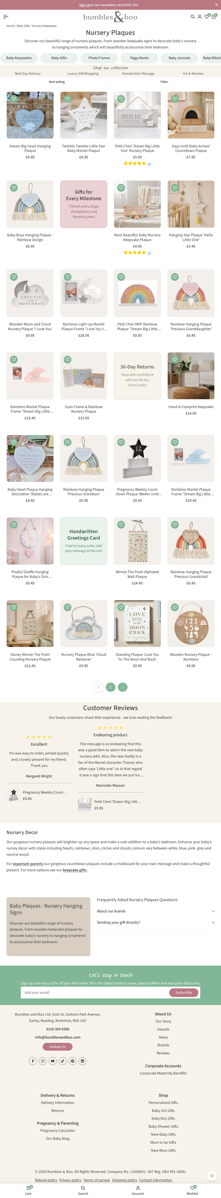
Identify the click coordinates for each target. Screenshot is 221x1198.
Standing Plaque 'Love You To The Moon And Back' (137, 657)
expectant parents (28, 864)
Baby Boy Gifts (163, 1119)
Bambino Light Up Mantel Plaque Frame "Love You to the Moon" (84, 326)
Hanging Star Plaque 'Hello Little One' (191, 237)
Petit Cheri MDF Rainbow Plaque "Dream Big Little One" (137, 326)
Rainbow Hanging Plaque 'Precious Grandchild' (191, 574)
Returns (57, 1111)
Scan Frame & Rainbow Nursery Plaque (84, 409)
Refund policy (46, 1180)
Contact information (155, 1180)
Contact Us (57, 1046)
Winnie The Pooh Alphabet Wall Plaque (137, 574)
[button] (14, 99)
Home (10, 26)
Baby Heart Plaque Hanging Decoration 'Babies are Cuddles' (30, 492)
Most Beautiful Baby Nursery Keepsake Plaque (137, 237)
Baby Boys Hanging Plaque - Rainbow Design (30, 237)
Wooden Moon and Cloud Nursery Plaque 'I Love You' (30, 326)
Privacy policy (70, 1180)
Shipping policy (124, 1180)
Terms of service (97, 1180)
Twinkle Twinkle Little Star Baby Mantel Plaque (83, 148)
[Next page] (123, 687)
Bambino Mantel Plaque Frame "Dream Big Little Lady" (30, 409)
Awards (163, 1030)
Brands (163, 1045)
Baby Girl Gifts (163, 1111)
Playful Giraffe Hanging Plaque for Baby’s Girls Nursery (30, 574)
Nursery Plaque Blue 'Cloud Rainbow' (83, 657)
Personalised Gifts (163, 1103)
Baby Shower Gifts (163, 1127)
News (163, 1038)
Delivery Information (57, 1103)
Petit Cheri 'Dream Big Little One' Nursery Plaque (137, 148)
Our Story (163, 1022)
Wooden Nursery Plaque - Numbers (191, 657)
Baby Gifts (23, 26)
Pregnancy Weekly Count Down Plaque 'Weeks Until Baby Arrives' (137, 492)
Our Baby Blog (57, 1139)
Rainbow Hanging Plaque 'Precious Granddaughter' (191, 326)
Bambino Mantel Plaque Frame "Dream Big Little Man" (191, 492)
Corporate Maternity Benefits (163, 1073)
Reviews (163, 1053)
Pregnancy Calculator (57, 1131)
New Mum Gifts (163, 1151)
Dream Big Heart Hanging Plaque (30, 148)
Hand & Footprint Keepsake (191, 407)
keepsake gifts (75, 870)
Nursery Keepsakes (44, 26)
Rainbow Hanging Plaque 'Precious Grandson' (83, 492)
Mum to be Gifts (163, 1143)
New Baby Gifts (163, 1135)
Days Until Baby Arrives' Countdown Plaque (191, 148)
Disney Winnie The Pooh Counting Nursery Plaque (30, 657)
